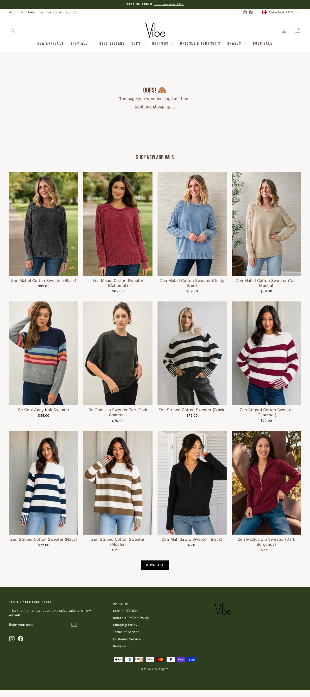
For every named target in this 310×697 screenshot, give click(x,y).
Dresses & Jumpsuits (200, 43)
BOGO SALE (263, 43)
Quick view (43, 271)
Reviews (119, 646)
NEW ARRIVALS (50, 43)
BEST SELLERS (112, 43)
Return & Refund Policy (131, 618)
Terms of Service (126, 632)
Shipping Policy (125, 625)
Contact (72, 12)
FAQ (31, 12)
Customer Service (127, 639)
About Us (16, 12)
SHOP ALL (80, 43)
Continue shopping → (155, 106)
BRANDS (235, 43)
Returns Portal (50, 12)
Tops (137, 43)
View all (155, 565)
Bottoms (161, 43)
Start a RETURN (125, 611)
